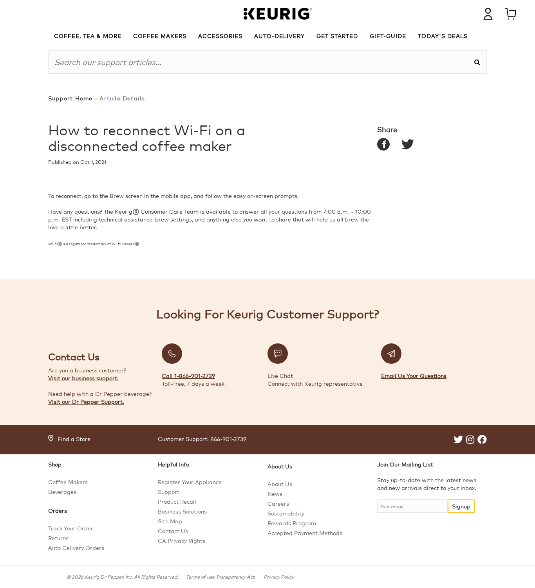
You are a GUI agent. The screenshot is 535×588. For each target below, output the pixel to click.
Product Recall (177, 501)
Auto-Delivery (279, 35)
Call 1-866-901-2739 (188, 375)
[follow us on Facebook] (482, 440)
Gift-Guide (388, 35)
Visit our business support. (83, 377)
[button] (477, 62)
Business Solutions (182, 511)
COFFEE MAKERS (159, 35)
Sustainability (286, 513)
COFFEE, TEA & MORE (87, 35)
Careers (278, 503)
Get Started (337, 35)
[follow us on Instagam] (470, 440)
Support (168, 491)
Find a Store (74, 438)
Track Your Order (70, 528)
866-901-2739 (228, 438)
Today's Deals (443, 35)
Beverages (62, 491)
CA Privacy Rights (181, 540)
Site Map (170, 520)
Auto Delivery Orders (76, 547)
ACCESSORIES (220, 35)
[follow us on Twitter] (458, 440)
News (275, 493)
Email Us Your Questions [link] (413, 375)
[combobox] (261, 62)
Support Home (70, 98)
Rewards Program (292, 522)
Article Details (122, 98)
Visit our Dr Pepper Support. (86, 401)
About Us (280, 483)
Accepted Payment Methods (305, 532)
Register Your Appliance (190, 481)
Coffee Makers (68, 481)
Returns (58, 537)
